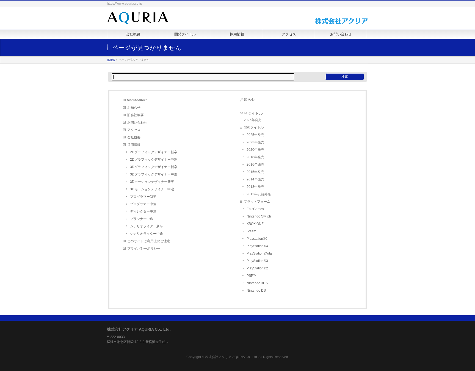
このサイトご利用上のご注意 (148, 241)
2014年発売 (255, 179)
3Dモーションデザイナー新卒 (152, 182)
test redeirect (137, 100)
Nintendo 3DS (257, 283)
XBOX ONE (255, 224)
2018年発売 (255, 157)
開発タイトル (254, 127)
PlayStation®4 (257, 246)
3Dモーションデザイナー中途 (152, 189)
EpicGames (255, 209)
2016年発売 (255, 164)
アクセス (133, 130)
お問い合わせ (137, 122)
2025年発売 (252, 120)
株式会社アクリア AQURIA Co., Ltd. (231, 357)
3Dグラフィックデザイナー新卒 (153, 167)
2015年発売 (255, 172)
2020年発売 (255, 150)
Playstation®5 (257, 239)
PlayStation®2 (257, 268)
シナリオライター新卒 (146, 226)
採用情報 (133, 145)
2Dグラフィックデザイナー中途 (153, 159)
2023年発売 (255, 142)
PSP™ (251, 276)
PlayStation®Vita (259, 253)
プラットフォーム (257, 201)
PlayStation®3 (257, 261)
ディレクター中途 (143, 211)
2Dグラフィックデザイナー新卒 (153, 152)
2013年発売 (255, 187)
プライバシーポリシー (143, 248)
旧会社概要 (135, 115)
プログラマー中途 (143, 204)
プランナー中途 (141, 219)
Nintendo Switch (259, 216)
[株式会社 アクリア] (138, 18)
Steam (251, 231)
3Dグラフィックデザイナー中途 (153, 174)
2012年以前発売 (259, 194)
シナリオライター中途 (146, 234)
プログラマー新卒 (143, 197)
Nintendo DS (256, 290)
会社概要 (133, 137)
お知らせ (133, 108)
